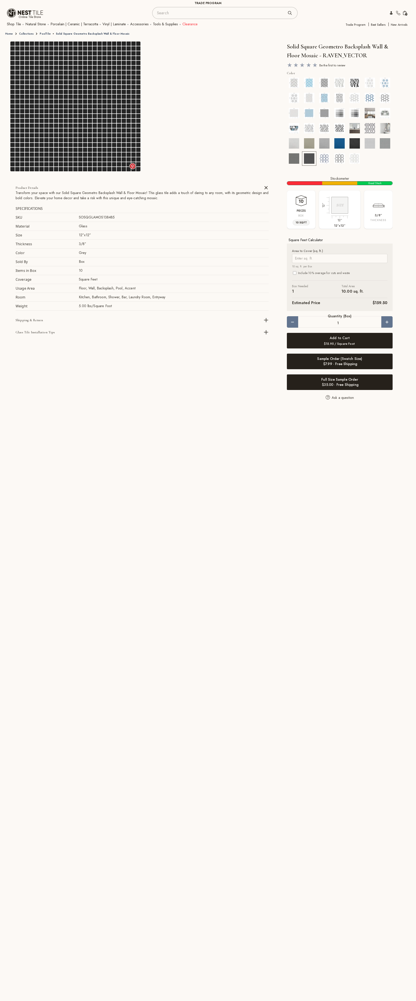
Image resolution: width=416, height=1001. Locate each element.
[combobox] (220, 13)
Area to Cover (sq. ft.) (307, 251)
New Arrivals (399, 24)
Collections (26, 34)
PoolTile (45, 34)
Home (9, 34)
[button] (75, 106)
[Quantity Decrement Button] (292, 322)
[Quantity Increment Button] (387, 322)
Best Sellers (378, 24)
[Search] (290, 13)
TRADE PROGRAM (208, 3)
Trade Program (356, 24)
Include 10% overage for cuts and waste (324, 273)
